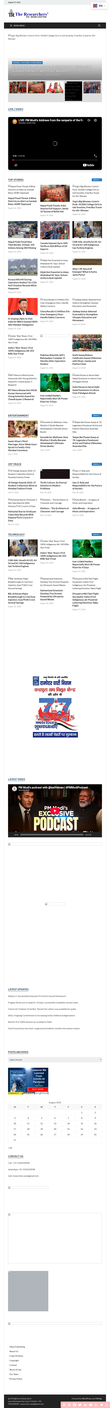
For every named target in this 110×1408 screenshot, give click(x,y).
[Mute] (94, 835)
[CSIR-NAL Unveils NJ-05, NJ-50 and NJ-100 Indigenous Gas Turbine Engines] (87, 230)
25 (28, 1135)
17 (15, 1129)
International (18, 62)
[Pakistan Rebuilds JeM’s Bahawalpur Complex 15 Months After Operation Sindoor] (55, 343)
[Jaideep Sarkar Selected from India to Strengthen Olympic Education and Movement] (87, 303)
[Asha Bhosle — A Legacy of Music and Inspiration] (87, 501)
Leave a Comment (51, 75)
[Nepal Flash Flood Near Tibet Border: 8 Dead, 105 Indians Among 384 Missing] (55, 57)
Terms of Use (15, 1370)
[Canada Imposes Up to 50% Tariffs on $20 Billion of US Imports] (55, 230)
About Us (13, 1352)
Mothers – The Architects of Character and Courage (54, 510)
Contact (13, 1365)
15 (82, 1124)
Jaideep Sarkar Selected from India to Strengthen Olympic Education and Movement (85, 316)
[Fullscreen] (98, 835)
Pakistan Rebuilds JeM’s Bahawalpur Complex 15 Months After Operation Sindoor (52, 360)
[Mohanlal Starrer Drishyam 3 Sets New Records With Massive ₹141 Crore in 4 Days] (23, 503)
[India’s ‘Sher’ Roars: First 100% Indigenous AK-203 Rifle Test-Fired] (23, 339)
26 (41, 1135)
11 (28, 1124)
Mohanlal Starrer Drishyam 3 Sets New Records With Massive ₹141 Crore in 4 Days (22, 516)
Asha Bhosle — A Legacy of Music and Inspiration (85, 510)
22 (82, 1129)
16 (95, 1124)
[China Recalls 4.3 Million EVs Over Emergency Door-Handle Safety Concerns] (55, 303)
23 (95, 1129)
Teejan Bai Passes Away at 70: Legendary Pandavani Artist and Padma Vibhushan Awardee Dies (87, 442)
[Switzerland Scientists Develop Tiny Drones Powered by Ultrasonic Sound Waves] (55, 582)
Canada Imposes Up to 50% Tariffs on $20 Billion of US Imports (54, 246)
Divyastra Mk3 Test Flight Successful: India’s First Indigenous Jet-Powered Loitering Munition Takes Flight (85, 600)
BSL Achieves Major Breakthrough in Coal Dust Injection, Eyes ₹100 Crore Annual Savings (21, 598)
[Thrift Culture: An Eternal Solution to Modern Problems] (55, 474)
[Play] (11, 835)
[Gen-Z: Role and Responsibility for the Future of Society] (87, 474)
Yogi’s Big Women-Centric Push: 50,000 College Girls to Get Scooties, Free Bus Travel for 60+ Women (87, 206)
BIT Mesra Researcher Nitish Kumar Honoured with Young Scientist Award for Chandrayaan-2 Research (22, 395)
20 (55, 1129)
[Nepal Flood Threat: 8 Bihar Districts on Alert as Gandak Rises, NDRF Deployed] (23, 190)
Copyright (14, 1361)
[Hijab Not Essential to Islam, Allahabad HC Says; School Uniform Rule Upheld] (55, 263)
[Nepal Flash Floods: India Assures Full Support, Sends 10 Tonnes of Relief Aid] (55, 193)
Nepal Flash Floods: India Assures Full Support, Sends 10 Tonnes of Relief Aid (54, 209)
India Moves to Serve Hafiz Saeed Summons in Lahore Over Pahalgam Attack (86, 390)
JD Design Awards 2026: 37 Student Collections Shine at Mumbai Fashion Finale (22, 486)
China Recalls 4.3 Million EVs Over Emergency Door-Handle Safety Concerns (55, 315)
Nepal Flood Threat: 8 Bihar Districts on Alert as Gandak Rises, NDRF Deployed (22, 201)
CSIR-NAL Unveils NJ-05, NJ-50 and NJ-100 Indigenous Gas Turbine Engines (87, 245)
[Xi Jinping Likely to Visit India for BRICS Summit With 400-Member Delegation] (23, 306)
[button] (98, 57)
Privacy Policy (15, 1379)
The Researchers (36, 75)
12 (41, 1124)
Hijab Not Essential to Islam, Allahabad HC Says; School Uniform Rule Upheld (54, 275)
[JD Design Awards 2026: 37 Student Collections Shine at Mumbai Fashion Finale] (23, 474)
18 (28, 1129)
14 (68, 1124)
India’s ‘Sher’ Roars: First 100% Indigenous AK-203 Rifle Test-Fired (21, 351)
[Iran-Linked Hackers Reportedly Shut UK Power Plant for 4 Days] (55, 383)
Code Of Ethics (16, 1356)
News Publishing (17, 1347)
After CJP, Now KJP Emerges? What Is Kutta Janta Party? (84, 272)
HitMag (98, 1399)
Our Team (13, 1374)
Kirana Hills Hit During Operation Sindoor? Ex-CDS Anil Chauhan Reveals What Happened (22, 284)
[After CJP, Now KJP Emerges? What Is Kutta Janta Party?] (87, 262)
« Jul (10, 1148)
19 (41, 1129)
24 (15, 1135)
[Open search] (99, 25)
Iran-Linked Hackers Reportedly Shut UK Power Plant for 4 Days (54, 399)
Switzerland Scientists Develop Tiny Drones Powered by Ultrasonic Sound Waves (52, 595)
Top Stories (37, 62)
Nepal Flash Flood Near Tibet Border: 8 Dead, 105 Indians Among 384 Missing (22, 245)
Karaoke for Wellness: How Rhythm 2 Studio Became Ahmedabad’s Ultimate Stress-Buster (54, 442)
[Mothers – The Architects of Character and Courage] (55, 501)
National (28, 62)
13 (55, 1124)
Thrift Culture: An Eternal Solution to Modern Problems (53, 486)
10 (15, 1124)
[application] (55, 811)
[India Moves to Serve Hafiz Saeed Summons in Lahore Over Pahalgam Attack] (87, 378)
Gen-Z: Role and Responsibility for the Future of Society (87, 486)
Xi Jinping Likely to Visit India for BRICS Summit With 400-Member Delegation (23, 322)
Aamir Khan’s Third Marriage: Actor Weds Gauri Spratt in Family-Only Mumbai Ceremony (22, 446)
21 (68, 1129)
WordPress (86, 1399)
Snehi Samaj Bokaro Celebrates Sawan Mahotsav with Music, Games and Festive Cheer (86, 360)
